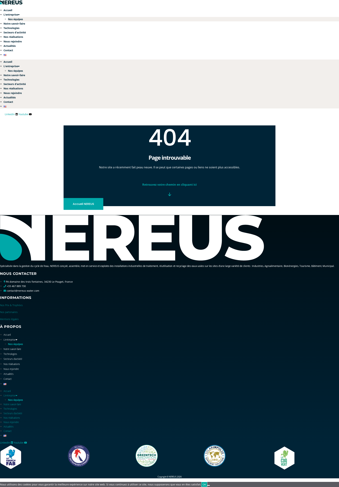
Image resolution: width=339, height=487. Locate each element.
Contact (8, 50)
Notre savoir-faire (14, 23)
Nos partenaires (9, 312)
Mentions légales (9, 319)
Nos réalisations (13, 37)
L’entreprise (11, 14)
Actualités (10, 46)
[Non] (208, 485)
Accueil (8, 10)
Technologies (11, 28)
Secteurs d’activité (15, 32)
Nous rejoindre (13, 41)
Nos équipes (15, 19)
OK (204, 484)
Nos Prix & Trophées (11, 305)
